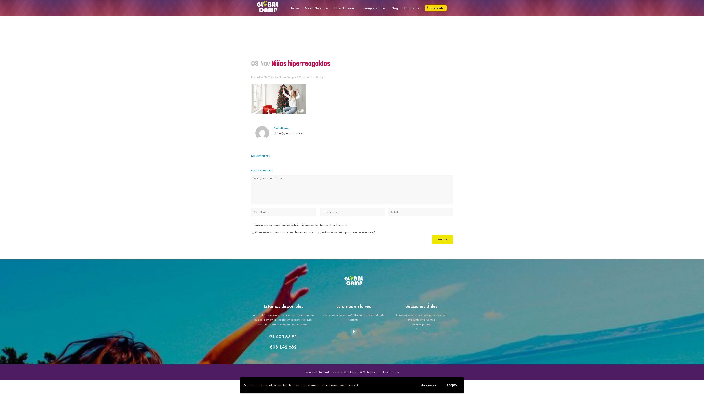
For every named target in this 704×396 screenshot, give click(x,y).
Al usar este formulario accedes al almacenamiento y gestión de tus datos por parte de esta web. (315, 232)
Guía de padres (421, 324)
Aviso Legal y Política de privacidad (323, 372)
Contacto (421, 329)
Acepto (452, 385)
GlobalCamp (286, 77)
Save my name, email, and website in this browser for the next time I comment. (302, 225)
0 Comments (305, 77)
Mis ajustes (428, 385)
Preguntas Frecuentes (421, 320)
